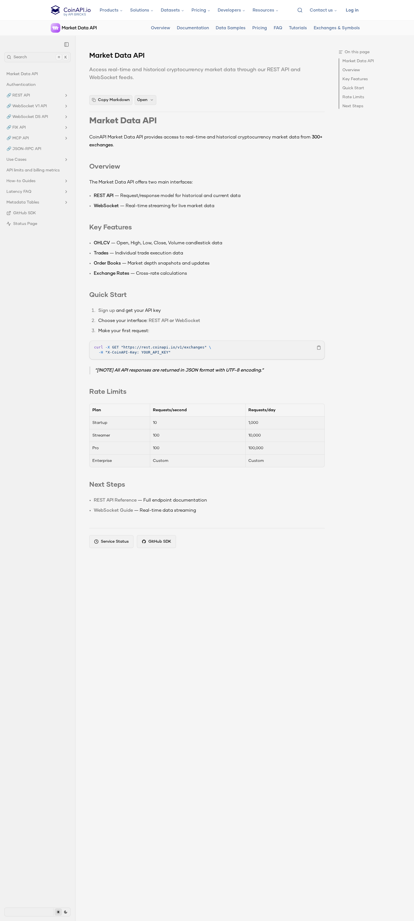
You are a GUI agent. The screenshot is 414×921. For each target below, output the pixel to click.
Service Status (115, 542)
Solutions (139, 10)
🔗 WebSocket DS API (27, 117)
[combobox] (299, 10)
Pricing (199, 10)
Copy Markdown (114, 100)
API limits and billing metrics (33, 170)
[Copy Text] (318, 347)
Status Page (25, 224)
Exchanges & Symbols (337, 28)
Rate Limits (107, 392)
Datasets (170, 10)
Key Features (110, 227)
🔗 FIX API (16, 127)
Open (142, 100)
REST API (158, 321)
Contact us (321, 10)
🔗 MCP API (17, 138)
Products (109, 10)
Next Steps (107, 485)
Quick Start (108, 295)
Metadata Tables (22, 202)
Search (40, 57)
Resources (263, 10)
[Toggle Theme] (61, 912)
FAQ (278, 28)
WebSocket (187, 321)
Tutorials (298, 28)
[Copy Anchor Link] (161, 121)
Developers (229, 10)
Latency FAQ (18, 192)
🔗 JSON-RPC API (23, 149)
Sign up (106, 311)
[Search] (299, 10)
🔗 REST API (18, 95)
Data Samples (231, 28)
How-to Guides (20, 181)
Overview (160, 28)
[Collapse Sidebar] (66, 44)
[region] (207, 350)
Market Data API (22, 74)
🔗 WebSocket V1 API (26, 106)
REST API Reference (115, 500)
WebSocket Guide (113, 510)
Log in (352, 10)
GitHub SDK (24, 213)
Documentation (193, 28)
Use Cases (16, 160)
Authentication (21, 85)
